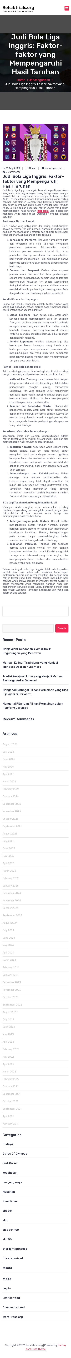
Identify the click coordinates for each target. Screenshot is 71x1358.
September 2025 (12, 826)
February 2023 (11, 1049)
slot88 (7, 1239)
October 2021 (10, 1101)
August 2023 (10, 1012)
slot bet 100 (11, 1229)
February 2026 (11, 789)
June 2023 (9, 1027)
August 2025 (10, 833)
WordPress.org (13, 1317)
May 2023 (8, 1034)
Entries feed (11, 1298)
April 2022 (8, 1064)
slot (5, 1220)
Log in (7, 1288)
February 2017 (11, 1123)
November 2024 (12, 900)
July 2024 (8, 930)
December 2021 (11, 1094)
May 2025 (8, 856)
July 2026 (8, 751)
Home (21, 80)
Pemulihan (10, 1201)
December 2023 (12, 982)
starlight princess (15, 1248)
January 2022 (11, 1086)
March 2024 (9, 960)
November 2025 (12, 811)
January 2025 (11, 885)
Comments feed (14, 1307)
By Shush (31, 168)
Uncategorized (39, 80)
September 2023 (12, 1004)
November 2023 (12, 989)
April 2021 (8, 1116)
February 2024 (11, 967)
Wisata (7, 1267)
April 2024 (8, 952)
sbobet (7, 1210)
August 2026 (10, 744)
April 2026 (8, 774)
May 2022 (8, 1056)
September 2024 (12, 915)
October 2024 (10, 908)
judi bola (43, 210)
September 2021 (12, 1108)
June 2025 (9, 848)
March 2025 (9, 870)
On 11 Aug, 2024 (11, 168)
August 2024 (10, 922)
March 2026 (9, 781)
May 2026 (8, 766)
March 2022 (9, 1071)
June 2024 (9, 937)
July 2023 (8, 1019)
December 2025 (12, 803)
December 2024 (12, 893)
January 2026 (11, 796)
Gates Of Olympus (15, 1153)
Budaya (8, 1144)
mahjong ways (12, 1182)
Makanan (9, 1191)
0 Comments (13, 172)
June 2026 (9, 759)
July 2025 (8, 841)
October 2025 (10, 818)
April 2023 (8, 1041)
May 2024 (8, 945)
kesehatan (10, 1172)
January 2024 (11, 975)
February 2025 (11, 878)
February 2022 (11, 1079)
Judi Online (10, 1163)
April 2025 (8, 863)
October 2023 (10, 997)
